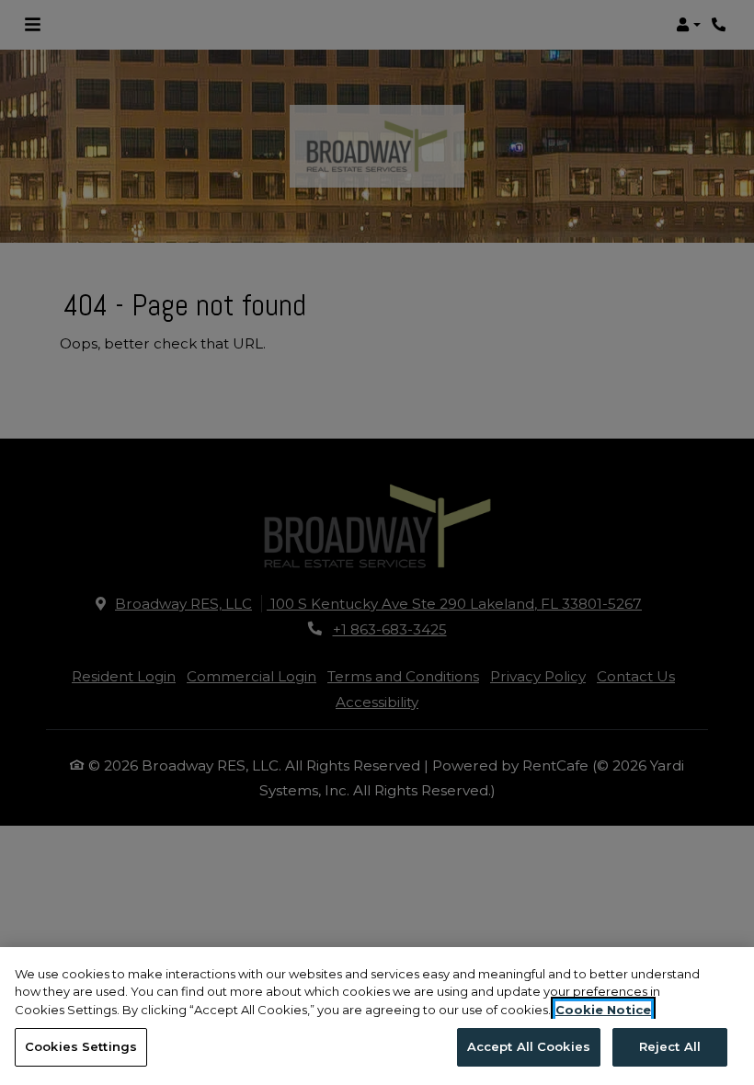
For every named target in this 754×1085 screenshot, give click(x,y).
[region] (377, 1016)
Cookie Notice (603, 1009)
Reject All (670, 1046)
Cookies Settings (81, 1046)
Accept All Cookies (528, 1046)
